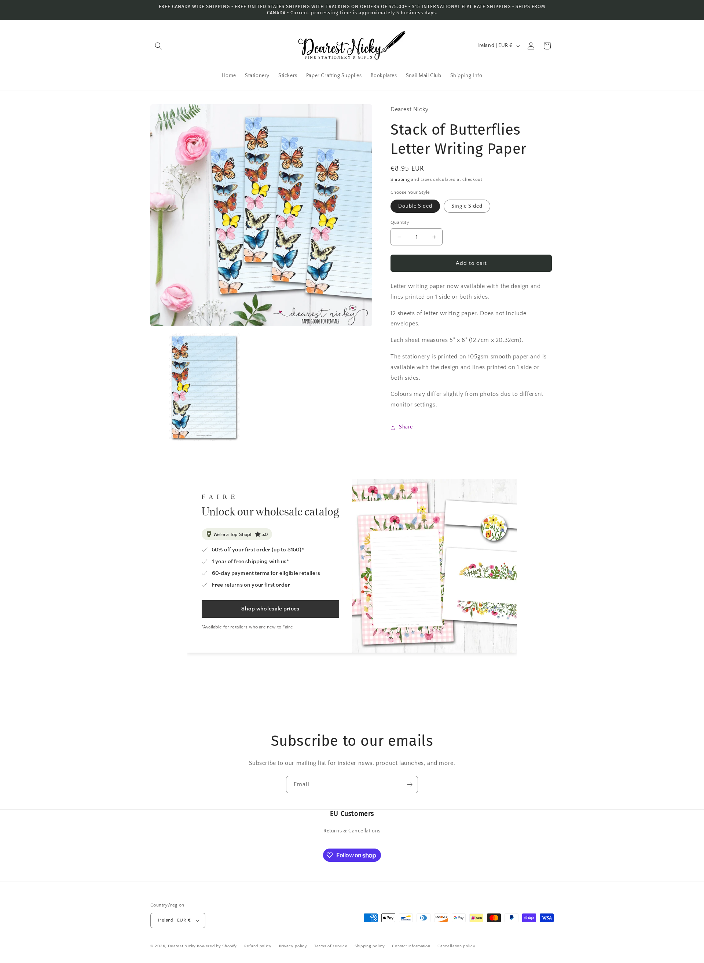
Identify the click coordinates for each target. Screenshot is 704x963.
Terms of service (330, 946)
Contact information (411, 946)
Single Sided (467, 206)
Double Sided (415, 206)
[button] (158, 46)
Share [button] (406, 427)
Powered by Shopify (217, 946)
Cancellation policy (456, 946)
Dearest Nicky (182, 946)
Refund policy (258, 946)
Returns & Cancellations (352, 831)
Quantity (399, 222)
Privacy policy (293, 946)
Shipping (400, 179)
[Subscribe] (410, 784)
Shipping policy (370, 946)
